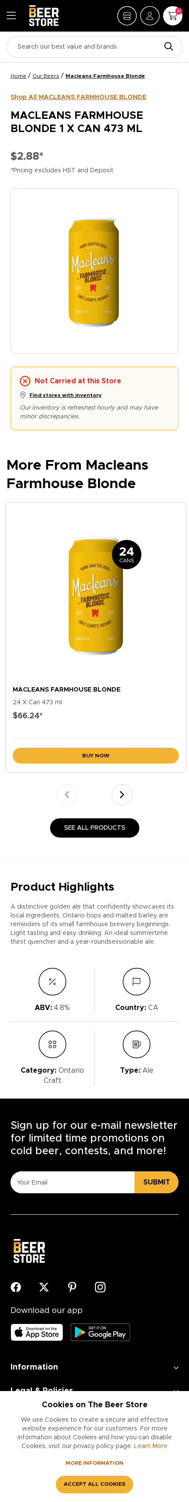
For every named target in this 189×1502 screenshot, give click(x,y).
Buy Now (95, 755)
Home (18, 75)
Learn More (150, 1446)
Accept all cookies (94, 1484)
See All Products (94, 828)
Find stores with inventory (65, 395)
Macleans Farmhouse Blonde (105, 75)
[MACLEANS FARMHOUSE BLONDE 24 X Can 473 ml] (96, 592)
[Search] (167, 47)
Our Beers (46, 75)
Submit (156, 1182)
